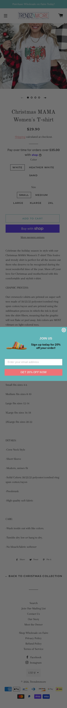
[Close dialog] (64, 330)
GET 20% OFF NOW (33, 372)
